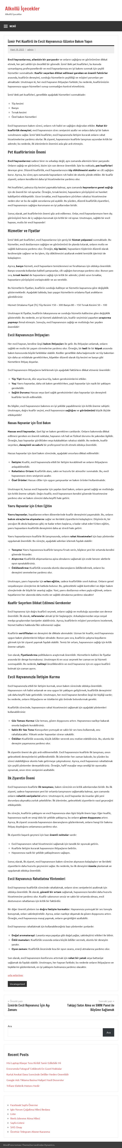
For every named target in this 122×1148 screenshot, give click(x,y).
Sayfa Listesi (17, 1122)
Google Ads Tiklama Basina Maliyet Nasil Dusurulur (35, 1080)
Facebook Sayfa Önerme (24, 1105)
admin (30, 49)
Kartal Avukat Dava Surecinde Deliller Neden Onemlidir (38, 1074)
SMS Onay (16, 1127)
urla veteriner (15, 975)
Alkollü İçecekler (22, 8)
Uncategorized (17, 983)
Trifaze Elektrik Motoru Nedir (23, 1085)
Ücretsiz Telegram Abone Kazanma (30, 1131)
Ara (10, 1026)
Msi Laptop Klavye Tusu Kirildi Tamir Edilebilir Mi (34, 1062)
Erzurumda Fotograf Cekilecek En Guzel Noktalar (34, 1068)
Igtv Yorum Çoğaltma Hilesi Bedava (30, 1109)
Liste (13, 1113)
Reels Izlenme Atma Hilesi (25, 1118)
